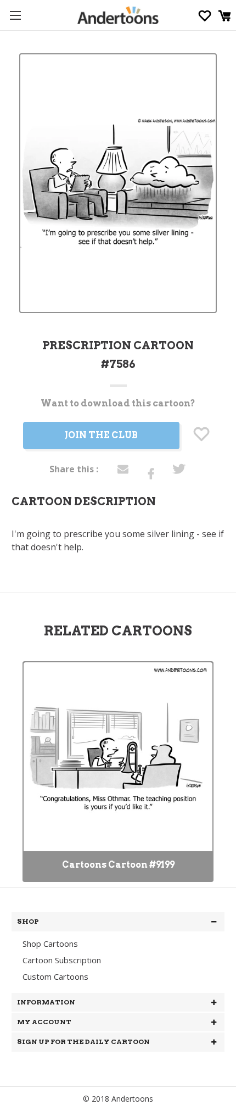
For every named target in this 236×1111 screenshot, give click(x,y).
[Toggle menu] (15, 15)
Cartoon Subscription (62, 959)
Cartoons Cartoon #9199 (118, 864)
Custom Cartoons (55, 976)
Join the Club (101, 435)
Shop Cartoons (50, 943)
